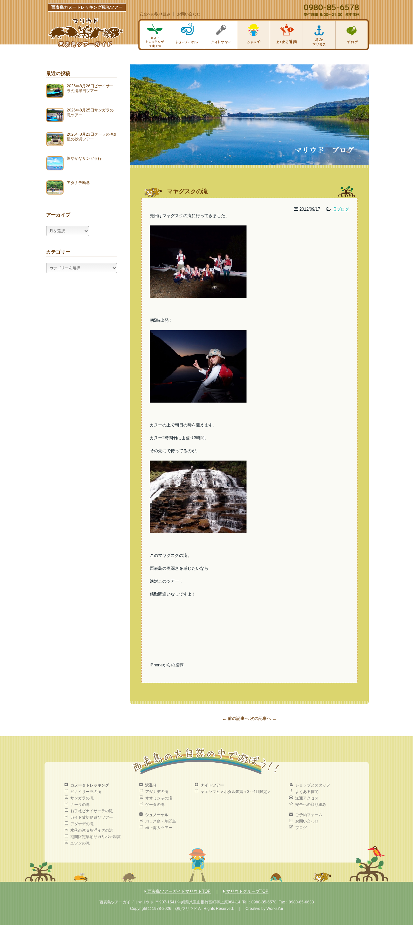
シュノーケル (156, 815)
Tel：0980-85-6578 (259, 902)
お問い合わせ (188, 14)
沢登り (151, 785)
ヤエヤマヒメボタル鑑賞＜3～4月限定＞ (236, 791)
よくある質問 (306, 791)
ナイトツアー (212, 785)
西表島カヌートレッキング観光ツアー (87, 7)
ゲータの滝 (155, 804)
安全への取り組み (154, 14)
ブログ (301, 827)
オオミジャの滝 (158, 798)
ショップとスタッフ (312, 785)
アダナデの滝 (82, 824)
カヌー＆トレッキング (89, 785)
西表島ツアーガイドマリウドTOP (178, 891)
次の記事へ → (263, 718)
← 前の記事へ (235, 718)
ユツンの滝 (80, 843)
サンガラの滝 (82, 798)
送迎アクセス (306, 798)
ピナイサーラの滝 (85, 791)
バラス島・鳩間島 (160, 821)
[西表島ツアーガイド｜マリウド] (85, 46)
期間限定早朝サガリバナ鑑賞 (95, 836)
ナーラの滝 (80, 804)
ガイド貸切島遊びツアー (91, 817)
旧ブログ (340, 209)
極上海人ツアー (158, 827)
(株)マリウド (186, 908)
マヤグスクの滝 (187, 191)
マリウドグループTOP (246, 891)
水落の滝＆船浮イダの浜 (91, 830)
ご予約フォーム (308, 815)
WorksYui (275, 908)
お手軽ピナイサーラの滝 (91, 811)
